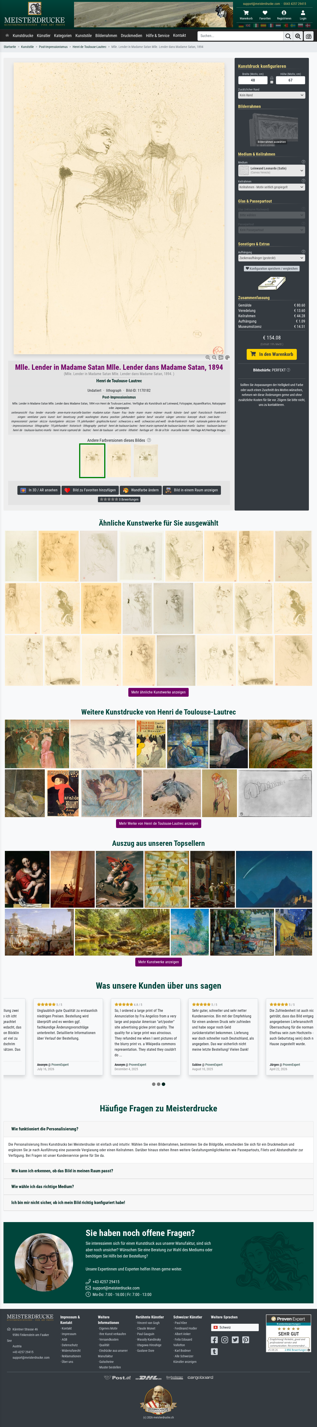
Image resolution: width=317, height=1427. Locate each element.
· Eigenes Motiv (107, 1328)
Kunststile (83, 35)
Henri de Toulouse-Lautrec (89, 47)
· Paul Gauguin (145, 1334)
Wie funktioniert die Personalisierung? (44, 1129)
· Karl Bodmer (182, 1351)
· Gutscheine (106, 1362)
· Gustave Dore (145, 1351)
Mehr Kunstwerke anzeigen (158, 962)
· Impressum (68, 1334)
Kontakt (179, 35)
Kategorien (63, 35)
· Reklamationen (70, 1356)
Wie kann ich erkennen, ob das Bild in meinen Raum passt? (62, 1170)
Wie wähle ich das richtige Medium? (42, 1186)
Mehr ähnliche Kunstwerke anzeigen (158, 692)
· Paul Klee (180, 1323)
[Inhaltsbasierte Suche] (298, 36)
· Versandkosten (108, 1340)
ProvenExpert (34, 1065)
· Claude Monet (145, 1328)
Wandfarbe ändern (143, 490)
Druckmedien (131, 35)
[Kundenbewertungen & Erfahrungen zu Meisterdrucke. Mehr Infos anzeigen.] (288, 1333)
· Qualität (103, 1345)
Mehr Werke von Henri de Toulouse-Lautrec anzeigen (158, 823)
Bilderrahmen (106, 35)
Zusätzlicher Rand (248, 89)
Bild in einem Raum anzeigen (194, 490)
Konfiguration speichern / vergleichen (273, 268)
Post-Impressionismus (53, 47)
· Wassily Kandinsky (148, 1340)
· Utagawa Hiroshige (149, 1345)
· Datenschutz (69, 1345)
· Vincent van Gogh (148, 1323)
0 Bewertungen (128, 499)
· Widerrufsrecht (70, 1351)
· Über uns (66, 1362)
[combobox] (271, 95)
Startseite (10, 47)
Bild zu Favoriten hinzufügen (93, 490)
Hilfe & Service (157, 35)
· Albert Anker (182, 1334)
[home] (7, 35)
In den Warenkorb (274, 354)
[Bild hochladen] (309, 36)
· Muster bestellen (109, 1367)
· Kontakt (66, 1328)
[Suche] (288, 36)
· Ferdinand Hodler (185, 1328)
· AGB (63, 1340)
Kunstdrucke (23, 35)
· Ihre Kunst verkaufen (112, 1334)
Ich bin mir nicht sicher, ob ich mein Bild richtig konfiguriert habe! (68, 1202)
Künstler (43, 35)
